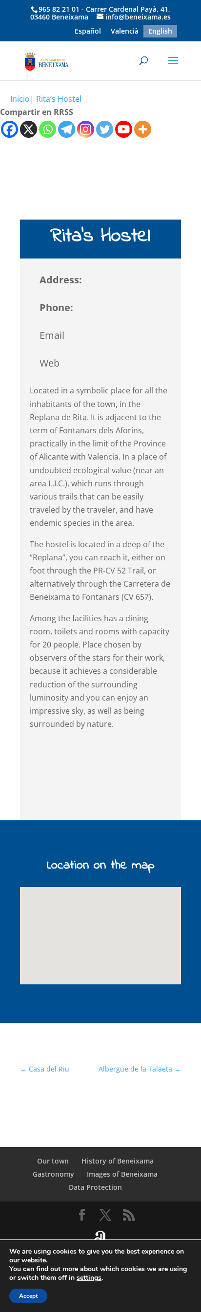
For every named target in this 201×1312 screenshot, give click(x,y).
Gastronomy (53, 1174)
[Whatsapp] (47, 129)
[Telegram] (66, 129)
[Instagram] (85, 129)
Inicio (20, 98)
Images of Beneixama (122, 1174)
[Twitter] (104, 129)
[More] (142, 129)
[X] (28, 129)
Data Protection (95, 1187)
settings (89, 1278)
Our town (53, 1160)
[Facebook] (9, 129)
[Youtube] (123, 129)
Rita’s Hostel (58, 98)
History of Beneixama (117, 1160)
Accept (28, 1296)
